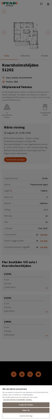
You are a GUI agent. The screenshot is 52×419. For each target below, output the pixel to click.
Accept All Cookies (26, 405)
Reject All (26, 410)
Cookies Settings (26, 416)
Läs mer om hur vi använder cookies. (17, 400)
